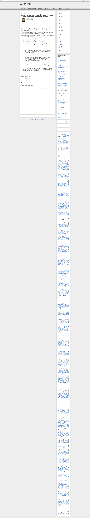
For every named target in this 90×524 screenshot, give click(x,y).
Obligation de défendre (60, 388)
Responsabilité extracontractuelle (63, 474)
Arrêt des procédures (66, 157)
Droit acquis (61, 259)
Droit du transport (61, 275)
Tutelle (62, 505)
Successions (64, 495)
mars (59, 41)
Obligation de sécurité (60, 390)
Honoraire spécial (66, 319)
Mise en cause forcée (64, 376)
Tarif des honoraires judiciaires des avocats (63, 498)
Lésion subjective (64, 359)
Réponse (61, 463)
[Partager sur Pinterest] (29, 78)
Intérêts (65, 340)
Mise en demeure (61, 377)
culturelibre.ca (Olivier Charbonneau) (61, 79)
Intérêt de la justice (61, 339)
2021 (60, 20)
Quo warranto (60, 443)
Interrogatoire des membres (62, 345)
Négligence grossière (61, 380)
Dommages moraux (62, 256)
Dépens (25, 80)
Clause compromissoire (62, 181)
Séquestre (66, 486)
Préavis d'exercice (60, 414)
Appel (60, 155)
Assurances (59, 159)
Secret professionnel (62, 485)
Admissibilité (63, 150)
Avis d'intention (60, 164)
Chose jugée (60, 179)
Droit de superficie (64, 272)
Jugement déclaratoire (65, 354)
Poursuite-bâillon (66, 410)
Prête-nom (65, 421)
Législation (59, 358)
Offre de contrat (65, 391)
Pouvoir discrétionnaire (62, 413)
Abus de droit (62, 136)
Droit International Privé (62, 278)
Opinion (59, 392)
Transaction (60, 504)
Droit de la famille (66, 269)
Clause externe (66, 193)
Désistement (59, 244)
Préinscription (60, 415)
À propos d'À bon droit (32, 8)
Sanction (63, 483)
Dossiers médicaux (61, 258)
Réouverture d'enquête (61, 462)
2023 (60, 17)
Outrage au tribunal (65, 397)
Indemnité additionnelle (63, 326)
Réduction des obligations (64, 452)
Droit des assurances (61, 273)
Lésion (64, 358)
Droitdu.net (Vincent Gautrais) (62, 85)
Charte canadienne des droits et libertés (63, 176)
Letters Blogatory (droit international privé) (61, 103)
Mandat (67, 372)
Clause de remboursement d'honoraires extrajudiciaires (63, 192)
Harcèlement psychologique (62, 318)
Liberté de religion (63, 365)
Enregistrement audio (64, 284)
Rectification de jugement (62, 450)
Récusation (59, 451)
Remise (66, 458)
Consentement (65, 209)
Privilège (64, 426)
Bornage (67, 169)
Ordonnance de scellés (64, 396)
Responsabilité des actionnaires (63, 469)
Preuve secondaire (62, 424)
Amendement (60, 152)
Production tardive (61, 430)
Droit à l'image (67, 258)
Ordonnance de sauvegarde (63, 395)
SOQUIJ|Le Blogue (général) (62, 113)
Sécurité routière (60, 486)
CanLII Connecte (60, 69)
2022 (60, 19)
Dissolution (59, 252)
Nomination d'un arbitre (65, 381)
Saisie (66, 481)
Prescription (60, 417)
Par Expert (55, 8)
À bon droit (25, 4)
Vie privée (59, 513)
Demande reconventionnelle (63, 239)
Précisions (66, 414)
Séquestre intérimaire (60, 487)
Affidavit (67, 150)
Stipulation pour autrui (61, 493)
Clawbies (65, 8)
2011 (60, 50)
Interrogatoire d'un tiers (62, 344)
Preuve (59, 422)
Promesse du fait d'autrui (64, 431)
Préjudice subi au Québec (62, 416)
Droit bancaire (60, 261)
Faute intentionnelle (61, 306)
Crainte (59, 227)
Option (67, 392)
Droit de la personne (62, 270)
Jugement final (63, 355)
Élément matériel (63, 282)
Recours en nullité (60, 447)
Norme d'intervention (61, 382)
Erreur (64, 288)
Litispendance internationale (62, 369)
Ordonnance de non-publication (62, 394)
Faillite (59, 301)
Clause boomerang (65, 180)
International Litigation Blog (62, 90)
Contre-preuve (59, 222)
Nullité (65, 384)
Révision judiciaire (65, 480)
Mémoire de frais (60, 375)
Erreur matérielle (62, 290)
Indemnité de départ (62, 327)
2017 (60, 26)
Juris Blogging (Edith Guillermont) (63, 93)
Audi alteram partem (63, 160)
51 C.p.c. (59, 135)
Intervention (60, 349)
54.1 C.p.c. (66, 135)
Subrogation (60, 494)
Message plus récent (25, 116)
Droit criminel (66, 263)
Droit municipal (64, 279)
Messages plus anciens (50, 116)
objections (64, 386)
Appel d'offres (60, 156)
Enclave (68, 282)
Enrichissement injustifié (61, 286)
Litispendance (63, 368)
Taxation (59, 500)
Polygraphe (59, 410)
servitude (66, 487)
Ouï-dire (59, 397)
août (59, 34)
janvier (59, 44)
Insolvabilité (60, 338)
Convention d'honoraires (61, 225)
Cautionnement (60, 172)
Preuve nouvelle (66, 423)
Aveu (66, 161)
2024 (60, 16)
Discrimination (65, 249)
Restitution (66, 478)
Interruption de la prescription (63, 348)
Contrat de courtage (65, 215)
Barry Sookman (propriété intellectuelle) (62, 63)
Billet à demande (67, 168)
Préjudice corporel (66, 415)
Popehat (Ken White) (61, 107)
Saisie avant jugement (61, 482)
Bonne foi (61, 169)
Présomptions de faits (61, 420)
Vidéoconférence (65, 512)
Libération (64, 363)
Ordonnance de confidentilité (62, 393)
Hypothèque (62, 320)
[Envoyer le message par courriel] (32, 78)
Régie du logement (61, 453)
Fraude (62, 312)
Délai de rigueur (66, 236)
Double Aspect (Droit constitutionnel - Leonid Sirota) (63, 81)
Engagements (61, 283)
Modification (66, 378)
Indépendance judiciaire (61, 328)
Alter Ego (65, 151)
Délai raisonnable (62, 237)
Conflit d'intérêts (64, 204)
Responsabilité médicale (62, 475)
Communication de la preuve (63, 197)
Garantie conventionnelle (61, 313)
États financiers (64, 291)
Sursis (65, 496)
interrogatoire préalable (62, 347)
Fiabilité (60, 307)
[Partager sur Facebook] (28, 78)
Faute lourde (67, 306)
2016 (60, 27)
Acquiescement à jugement (61, 141)
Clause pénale (60, 194)
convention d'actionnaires (62, 224)
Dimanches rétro (48, 8)
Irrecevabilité (62, 351)
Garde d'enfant (60, 315)
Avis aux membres (66, 163)
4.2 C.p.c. (65, 134)
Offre (60, 391)
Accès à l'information (62, 140)
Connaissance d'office (61, 208)
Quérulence (66, 439)
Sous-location (60, 492)
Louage (59, 372)
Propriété (61, 433)
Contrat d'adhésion (66, 213)
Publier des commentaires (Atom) (40, 119)
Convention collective (62, 223)
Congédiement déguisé (63, 206)
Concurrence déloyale (62, 200)
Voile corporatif (64, 513)
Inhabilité (60, 330)
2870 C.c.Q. (60, 134)
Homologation (60, 319)
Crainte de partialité (64, 227)
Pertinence (64, 406)
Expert (60, 298)
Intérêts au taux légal (62, 341)
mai (59, 38)
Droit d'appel (61, 264)
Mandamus (63, 372)
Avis (62, 163)
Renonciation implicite (62, 461)
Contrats (60, 219)
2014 (60, 46)
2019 (60, 23)
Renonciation (60, 459)
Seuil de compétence (60, 488)
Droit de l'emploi (61, 266)
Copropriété (67, 225)
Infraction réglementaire (66, 329)
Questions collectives (65, 441)
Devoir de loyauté (66, 246)
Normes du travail (66, 383)
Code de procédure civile (47, 21)
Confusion (59, 205)
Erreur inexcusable (65, 289)
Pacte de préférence (63, 398)
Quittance (66, 442)
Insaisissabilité (66, 335)
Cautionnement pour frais (62, 173)
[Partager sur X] (27, 78)
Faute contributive (65, 305)
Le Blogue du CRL (61, 95)
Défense (61, 231)
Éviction (59, 292)
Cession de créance (61, 174)
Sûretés (59, 496)
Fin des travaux (64, 308)
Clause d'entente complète (62, 183)
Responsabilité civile (62, 468)
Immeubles (66, 323)
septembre (60, 33)
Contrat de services (63, 217)
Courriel (66, 226)
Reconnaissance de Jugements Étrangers (63, 445)
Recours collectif (61, 446)
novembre (60, 30)
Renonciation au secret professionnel (63, 460)
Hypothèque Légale (62, 321)
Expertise (61, 299)
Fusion (67, 312)
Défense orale (62, 233)
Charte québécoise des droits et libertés (63, 178)
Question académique (61, 440)
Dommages (66, 254)
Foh (36, 50)
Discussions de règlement (62, 250)
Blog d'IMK (59, 65)
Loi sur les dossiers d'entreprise (63, 371)
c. (51, 23)
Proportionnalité (60, 432)
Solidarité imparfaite (63, 491)
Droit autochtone (66, 260)
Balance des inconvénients (62, 167)
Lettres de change (65, 360)
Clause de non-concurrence (63, 188)
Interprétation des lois (62, 343)
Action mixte (64, 147)
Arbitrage (59, 157)
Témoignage (36, 80)
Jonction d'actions (61, 352)
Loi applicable (61, 370)
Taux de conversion (65, 499)
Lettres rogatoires (60, 361)
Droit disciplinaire (65, 274)
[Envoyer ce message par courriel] (26, 78)
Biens (58, 168)
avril (59, 40)
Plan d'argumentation (65, 409)
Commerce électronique (61, 196)
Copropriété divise (61, 226)
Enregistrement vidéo (62, 285)
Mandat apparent (62, 373)
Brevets (59, 170)
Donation (67, 257)
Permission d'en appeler (63, 403)
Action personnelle (63, 148)
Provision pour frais (65, 436)
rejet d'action (61, 456)
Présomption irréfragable (62, 419)
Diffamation (63, 247)
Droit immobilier (63, 277)
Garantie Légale (64, 314)
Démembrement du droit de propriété (63, 240)
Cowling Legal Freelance (62, 76)
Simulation (61, 489)
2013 (60, 47)
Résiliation (61, 464)
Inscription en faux (65, 336)
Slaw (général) (60, 109)
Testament (59, 501)
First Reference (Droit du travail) (63, 88)
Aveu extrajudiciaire (61, 162)
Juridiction (67, 356)
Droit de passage (62, 271)
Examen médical (63, 292)
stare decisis (65, 492)
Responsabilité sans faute (63, 477)
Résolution (63, 467)
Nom (60, 381)
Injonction (66, 330)
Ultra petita (66, 505)
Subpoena (67, 493)
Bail (64, 164)
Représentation (66, 463)
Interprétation (60, 342)
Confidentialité (60, 203)
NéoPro (60, 8)
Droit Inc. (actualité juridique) (62, 83)
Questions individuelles (61, 442)
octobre (59, 31)
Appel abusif (66, 155)
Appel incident (65, 156)
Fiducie (63, 307)
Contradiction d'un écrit (65, 211)
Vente (64, 508)
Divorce (63, 252)
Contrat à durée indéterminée (63, 212)
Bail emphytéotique (65, 166)
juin (59, 37)
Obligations (66, 390)
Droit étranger (64, 276)
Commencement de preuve (62, 195)
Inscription (59, 336)
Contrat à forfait (60, 213)
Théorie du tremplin (65, 503)
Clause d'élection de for (62, 182)
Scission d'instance (64, 484)
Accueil (37, 116)
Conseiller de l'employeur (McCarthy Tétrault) (62, 74)
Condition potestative (61, 201)
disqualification (64, 251)
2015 (60, 29)
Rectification (66, 449)
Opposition (63, 392)
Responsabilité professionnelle (63, 476)
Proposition (67, 432)
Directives (59, 249)
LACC (67, 357)
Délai (64, 234)
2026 (60, 13)
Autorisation (60, 161)
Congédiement (66, 205)
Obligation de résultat (64, 389)
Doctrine (67, 252)
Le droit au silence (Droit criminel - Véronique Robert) (63, 97)
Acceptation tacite (65, 139)
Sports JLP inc (40, 59)
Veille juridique (40, 8)
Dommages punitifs (61, 257)
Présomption (65, 418)
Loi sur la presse (66, 370)
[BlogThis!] (27, 78)
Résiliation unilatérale (65, 466)
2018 (60, 24)
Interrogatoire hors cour (30, 80)
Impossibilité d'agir (61, 325)
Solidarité (67, 490)
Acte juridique (64, 142)
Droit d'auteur (67, 264)
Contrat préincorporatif (62, 218)
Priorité (64, 425)
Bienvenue (23, 8)
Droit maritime (59, 279)
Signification (67, 488)
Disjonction (59, 251)
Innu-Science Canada (32, 43)
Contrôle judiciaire (65, 222)
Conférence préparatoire (65, 202)
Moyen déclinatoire (62, 379)
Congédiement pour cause (62, 207)
